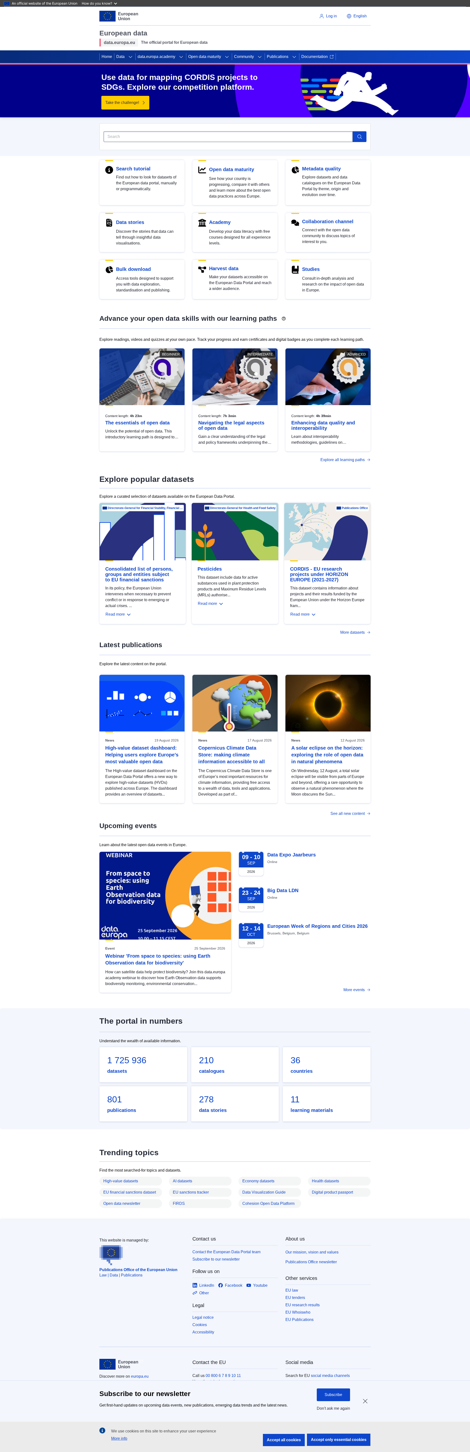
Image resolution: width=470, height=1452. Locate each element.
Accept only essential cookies (338, 1440)
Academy (220, 222)
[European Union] (118, 16)
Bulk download (133, 269)
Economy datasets (258, 1181)
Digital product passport (332, 1192)
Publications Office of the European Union (138, 1270)
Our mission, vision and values (312, 1252)
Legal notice (203, 1317)
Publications (277, 57)
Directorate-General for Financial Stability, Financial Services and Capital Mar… (145, 508)
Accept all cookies (284, 1440)
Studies (311, 269)
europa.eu (140, 1376)
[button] (357, 16)
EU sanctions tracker (191, 1192)
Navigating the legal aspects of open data (231, 425)
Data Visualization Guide (264, 1192)
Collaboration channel (327, 221)
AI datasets (182, 1181)
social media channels (330, 1376)
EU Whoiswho (297, 1312)
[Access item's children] (130, 56)
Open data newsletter (121, 1203)
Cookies (199, 1325)
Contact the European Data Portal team (226, 1252)
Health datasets (325, 1181)
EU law (291, 1290)
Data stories (130, 222)
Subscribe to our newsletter (216, 1259)
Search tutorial (133, 168)
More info (119, 1438)
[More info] (284, 317)
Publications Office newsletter (311, 1262)
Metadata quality (321, 168)
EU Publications (299, 1320)
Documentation (314, 57)
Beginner (171, 354)
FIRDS (179, 1203)
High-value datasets (120, 1181)
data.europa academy (156, 57)
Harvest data (223, 268)
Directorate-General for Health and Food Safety (243, 508)
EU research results (302, 1305)
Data (120, 57)
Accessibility (203, 1332)
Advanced (356, 354)
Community (244, 57)
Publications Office (355, 508)
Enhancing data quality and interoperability (323, 425)
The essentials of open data (137, 422)
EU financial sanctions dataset (129, 1192)
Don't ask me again (333, 1408)
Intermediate (260, 354)
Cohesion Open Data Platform (268, 1203)
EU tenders (295, 1298)
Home (107, 57)
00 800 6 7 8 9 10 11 (223, 1376)
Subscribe (333, 1395)
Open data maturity (204, 57)
